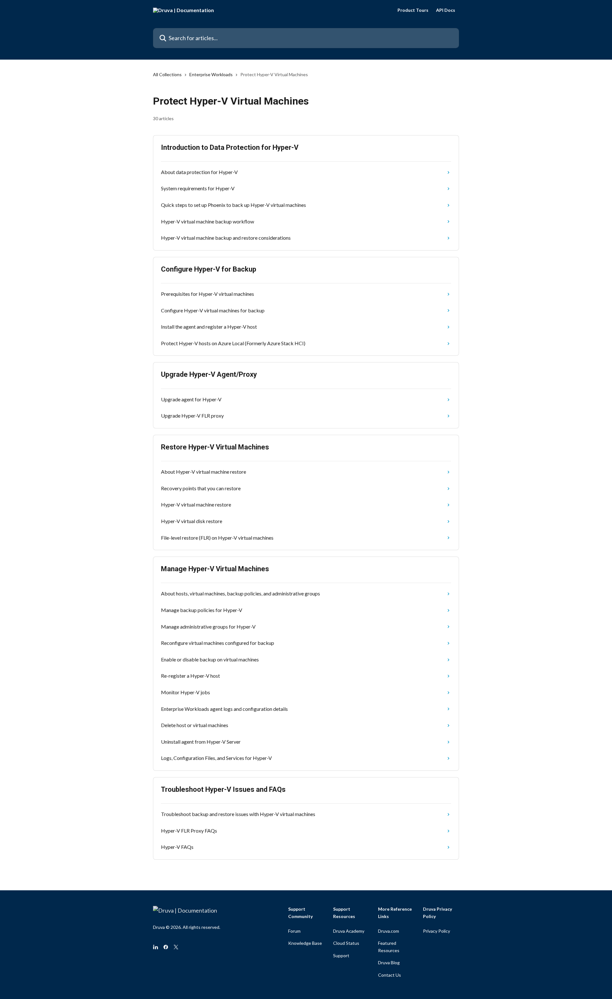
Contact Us (389, 975)
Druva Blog (389, 962)
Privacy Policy (436, 931)
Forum (294, 931)
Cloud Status (346, 943)
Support (341, 955)
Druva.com (388, 931)
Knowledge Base (305, 943)
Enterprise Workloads (211, 74)
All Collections (167, 74)
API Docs (445, 10)
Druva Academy (348, 931)
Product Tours (412, 10)
